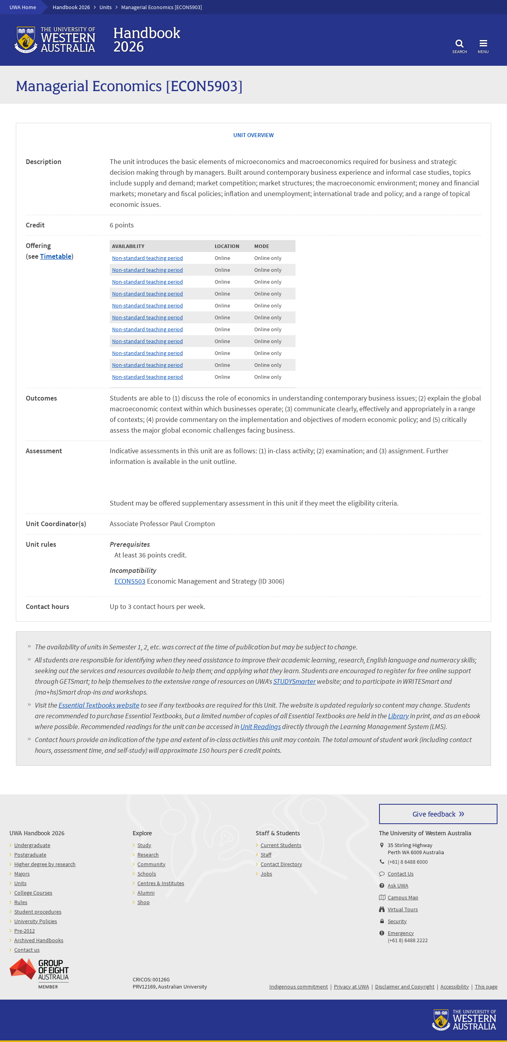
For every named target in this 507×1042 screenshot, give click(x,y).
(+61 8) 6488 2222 (408, 940)
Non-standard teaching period (147, 257)
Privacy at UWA (351, 986)
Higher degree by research (45, 864)
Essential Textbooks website (99, 705)
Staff (266, 854)
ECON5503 (129, 581)
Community (151, 864)
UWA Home (23, 7)
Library (398, 715)
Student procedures (37, 911)
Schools (146, 873)
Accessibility (454, 986)
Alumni (145, 892)
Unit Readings (260, 726)
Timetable (55, 256)
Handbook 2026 (71, 7)
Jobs (266, 873)
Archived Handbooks (38, 940)
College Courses (33, 892)
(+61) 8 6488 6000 (408, 861)
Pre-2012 (24, 930)
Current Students (281, 845)
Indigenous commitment (298, 986)
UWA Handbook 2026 (37, 832)
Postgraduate (30, 854)
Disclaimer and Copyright (405, 986)
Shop (143, 902)
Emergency (401, 933)
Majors (22, 873)
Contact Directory (281, 864)
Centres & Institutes (160, 883)
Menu (483, 51)
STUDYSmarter (294, 681)
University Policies (35, 921)
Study (144, 845)
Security (397, 921)
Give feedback (434, 813)
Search (459, 51)
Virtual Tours (403, 909)
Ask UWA (398, 885)
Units (105, 7)
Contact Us (401, 873)
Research (148, 854)
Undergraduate (32, 845)
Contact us (27, 949)
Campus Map (403, 897)
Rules (20, 902)
